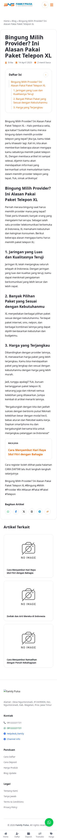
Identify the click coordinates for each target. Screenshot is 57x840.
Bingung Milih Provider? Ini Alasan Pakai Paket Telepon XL (28, 83)
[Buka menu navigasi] (51, 5)
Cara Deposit (10, 762)
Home (7, 20)
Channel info (13, 739)
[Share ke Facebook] (16, 512)
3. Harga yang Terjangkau (28, 107)
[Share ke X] (24, 512)
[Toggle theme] (45, 5)
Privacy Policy (10, 807)
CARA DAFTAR (13, 469)
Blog (14, 20)
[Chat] (49, 822)
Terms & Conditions (14, 801)
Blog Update (10, 773)
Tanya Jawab (10, 796)
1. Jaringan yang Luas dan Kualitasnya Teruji (28, 92)
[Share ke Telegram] (40, 512)
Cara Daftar (9, 756)
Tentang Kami (11, 790)
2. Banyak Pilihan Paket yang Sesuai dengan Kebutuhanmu (30, 100)
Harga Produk (11, 767)
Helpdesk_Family (15, 733)
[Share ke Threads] (32, 512)
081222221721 (14, 728)
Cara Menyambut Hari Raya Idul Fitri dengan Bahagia (27, 452)
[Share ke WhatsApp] (8, 512)
